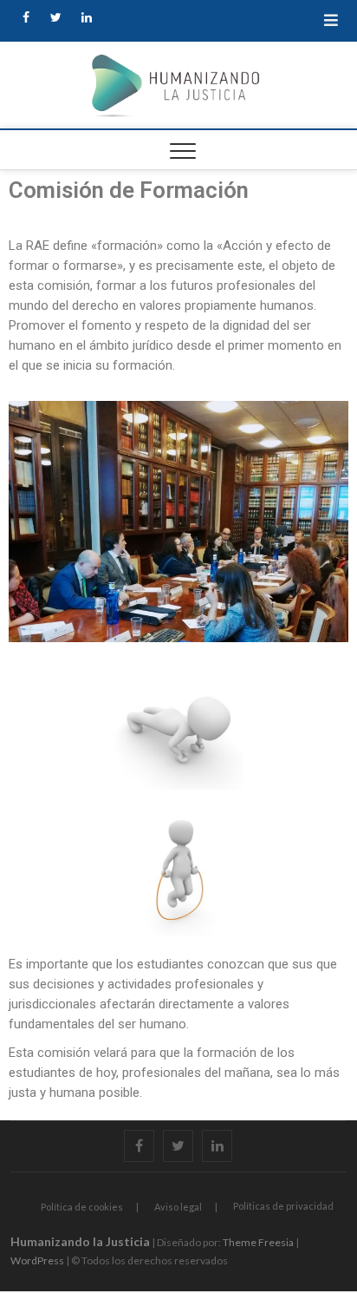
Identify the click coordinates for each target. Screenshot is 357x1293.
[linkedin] (86, 18)
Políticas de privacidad (283, 1205)
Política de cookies (82, 1206)
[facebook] (25, 18)
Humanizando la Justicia (80, 1241)
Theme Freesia (258, 1242)
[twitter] (56, 18)
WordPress (37, 1260)
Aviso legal (178, 1206)
